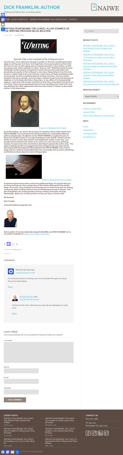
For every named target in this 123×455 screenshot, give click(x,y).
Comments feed (90, 133)
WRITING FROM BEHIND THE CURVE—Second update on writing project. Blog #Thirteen (100, 66)
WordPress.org (89, 137)
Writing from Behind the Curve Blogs (48, 19)
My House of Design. (37, 451)
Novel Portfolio (20, 19)
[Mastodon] (2, 19)
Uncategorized (16, 249)
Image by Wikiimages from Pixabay (52, 128)
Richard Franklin (26, 297)
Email (6, 377)
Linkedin (100, 433)
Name (7, 367)
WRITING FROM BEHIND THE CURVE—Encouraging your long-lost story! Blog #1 (19, 441)
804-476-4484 (92, 419)
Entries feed (88, 130)
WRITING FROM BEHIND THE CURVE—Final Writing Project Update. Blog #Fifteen (99, 48)
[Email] (2, 24)
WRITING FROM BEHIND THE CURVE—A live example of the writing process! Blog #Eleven (61, 441)
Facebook (88, 433)
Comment (8, 340)
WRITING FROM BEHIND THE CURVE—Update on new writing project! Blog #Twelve (99, 75)
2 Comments (19, 35)
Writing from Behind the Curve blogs (98, 115)
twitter (106, 433)
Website (7, 388)
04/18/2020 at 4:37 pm (29, 299)
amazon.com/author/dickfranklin (37, 234)
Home (7, 19)
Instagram (94, 433)
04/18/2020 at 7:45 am (25, 272)
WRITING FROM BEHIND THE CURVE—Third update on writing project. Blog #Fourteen (99, 57)
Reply (10, 287)
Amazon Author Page (92, 108)
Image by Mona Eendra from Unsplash (57, 180)
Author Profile (89, 112)
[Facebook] (2, 14)
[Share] (2, 29)
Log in (85, 126)
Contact (72, 19)
